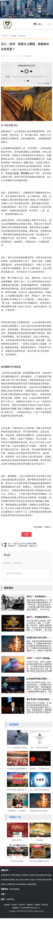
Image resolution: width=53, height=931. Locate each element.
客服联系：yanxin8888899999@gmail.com (26, 908)
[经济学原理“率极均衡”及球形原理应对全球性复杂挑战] (17, 779)
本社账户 (14, 905)
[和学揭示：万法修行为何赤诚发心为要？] (39, 758)
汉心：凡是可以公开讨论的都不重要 (22, 544)
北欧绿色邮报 (40, 875)
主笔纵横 (12, 36)
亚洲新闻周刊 (5, 875)
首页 (5, 36)
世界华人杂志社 (29, 880)
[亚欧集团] (39, 829)
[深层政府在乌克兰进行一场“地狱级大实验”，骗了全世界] (39, 800)
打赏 (26, 534)
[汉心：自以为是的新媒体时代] (39, 779)
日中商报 (39, 880)
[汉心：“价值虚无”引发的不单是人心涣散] (17, 737)
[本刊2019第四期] (17, 850)
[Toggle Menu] (50, 24)
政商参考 (25, 875)
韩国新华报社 (32, 884)
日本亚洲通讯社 (21, 884)
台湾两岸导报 (10, 884)
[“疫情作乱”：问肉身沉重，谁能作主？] (17, 800)
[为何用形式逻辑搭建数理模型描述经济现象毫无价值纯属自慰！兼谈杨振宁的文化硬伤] (17, 758)
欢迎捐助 (7, 905)
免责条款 (30, 905)
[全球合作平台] (17, 829)
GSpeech (47, 83)
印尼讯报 (32, 875)
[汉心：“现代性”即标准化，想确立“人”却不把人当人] (39, 737)
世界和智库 (10, 899)
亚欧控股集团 (14, 889)
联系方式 (45, 905)
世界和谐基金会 (16, 875)
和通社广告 (15, 817)
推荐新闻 (14, 724)
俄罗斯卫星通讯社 (9, 880)
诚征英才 (22, 905)
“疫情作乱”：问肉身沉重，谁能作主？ (23, 546)
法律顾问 (37, 905)
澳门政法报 (20, 880)
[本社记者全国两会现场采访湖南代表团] (39, 850)
